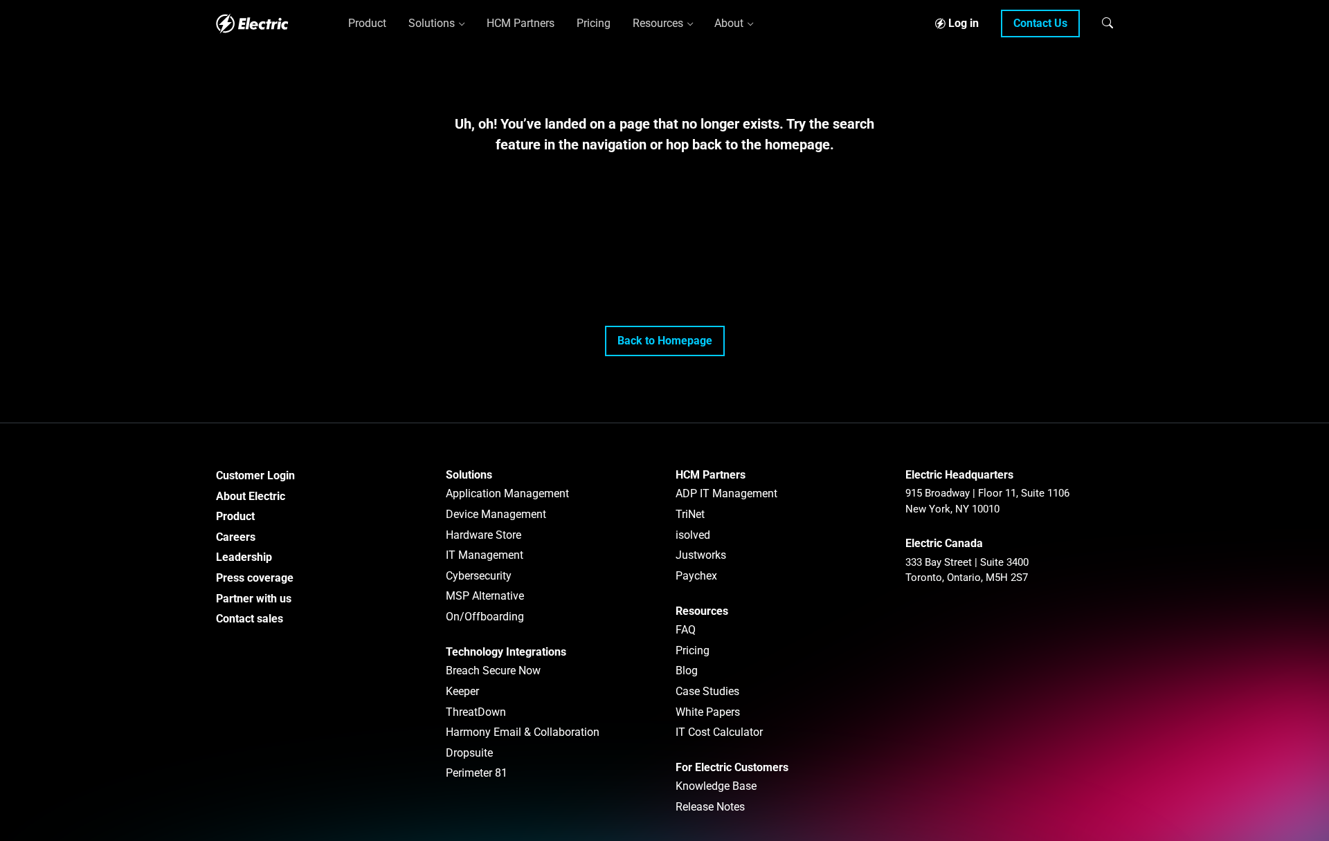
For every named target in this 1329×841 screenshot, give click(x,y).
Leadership (244, 557)
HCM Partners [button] (520, 23)
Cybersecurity (479, 575)
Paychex (696, 575)
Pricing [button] (594, 23)
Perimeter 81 (476, 772)
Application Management (507, 493)
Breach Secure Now (493, 670)
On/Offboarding (485, 616)
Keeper (462, 691)
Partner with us (253, 598)
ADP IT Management (726, 493)
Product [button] (367, 23)
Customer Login (255, 475)
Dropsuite (469, 752)
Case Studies (707, 691)
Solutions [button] (431, 23)
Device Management (496, 514)
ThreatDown (476, 712)
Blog (687, 670)
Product (235, 516)
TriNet (690, 514)
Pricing (692, 650)
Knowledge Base (716, 786)
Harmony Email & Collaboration (522, 732)
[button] (1107, 23)
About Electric (250, 496)
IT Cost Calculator (719, 732)
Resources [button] (658, 23)
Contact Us (1040, 23)
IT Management (484, 555)
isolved (693, 535)
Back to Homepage (664, 340)
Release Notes (710, 806)
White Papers (708, 712)
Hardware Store (483, 535)
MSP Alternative (485, 595)
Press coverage (254, 577)
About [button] (728, 23)
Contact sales (249, 618)
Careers (235, 537)
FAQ (686, 629)
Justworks (701, 555)
